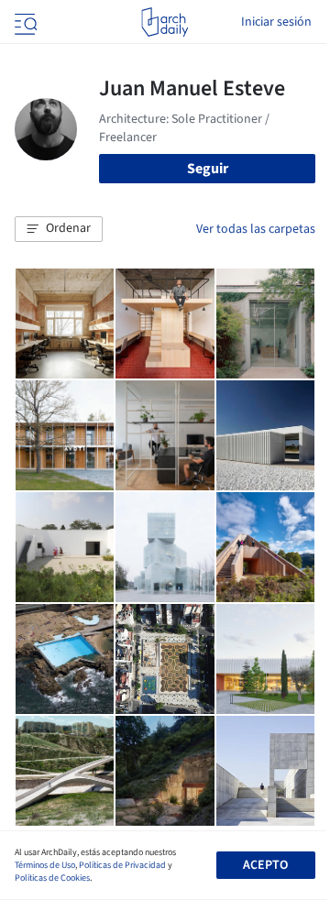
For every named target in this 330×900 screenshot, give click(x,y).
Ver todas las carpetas (255, 229)
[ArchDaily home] (164, 22)
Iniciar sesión (276, 22)
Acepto (265, 865)
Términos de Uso (45, 865)
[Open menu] (24, 22)
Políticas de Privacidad (122, 865)
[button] (59, 229)
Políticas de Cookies (52, 878)
